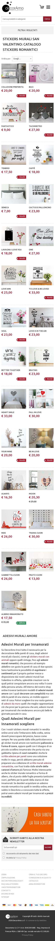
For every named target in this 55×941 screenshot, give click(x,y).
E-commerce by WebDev (36, 920)
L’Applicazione (8, 878)
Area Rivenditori (37, 884)
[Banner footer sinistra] (27, 819)
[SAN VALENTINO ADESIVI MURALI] (9, 8)
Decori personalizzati (12, 881)
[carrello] (42, 8)
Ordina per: (6, 59)
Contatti (5, 890)
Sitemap (5, 897)
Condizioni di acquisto (40, 878)
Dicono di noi (7, 894)
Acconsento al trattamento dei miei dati (22, 853)
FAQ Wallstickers (9, 884)
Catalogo (33, 881)
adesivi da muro (12, 703)
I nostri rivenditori (10, 887)
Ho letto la (16, 858)
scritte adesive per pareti (14, 756)
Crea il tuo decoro (38, 874)
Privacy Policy (20, 858)
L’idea (3, 874)
